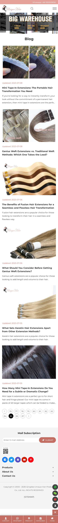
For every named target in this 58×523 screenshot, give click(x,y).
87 (23, 416)
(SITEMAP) (29, 496)
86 (17, 416)
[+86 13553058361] (55, 487)
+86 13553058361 (49, 2)
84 (5, 416)
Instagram (40, 521)
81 (40, 411)
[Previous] (4, 411)
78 (22, 411)
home (52, 521)
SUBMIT (49, 440)
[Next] (28, 416)
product (29, 521)
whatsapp (17, 521)
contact (5, 521)
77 (16, 411)
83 (52, 411)
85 (11, 416)
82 (46, 411)
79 (28, 411)
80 (34, 411)
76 (10, 411)
